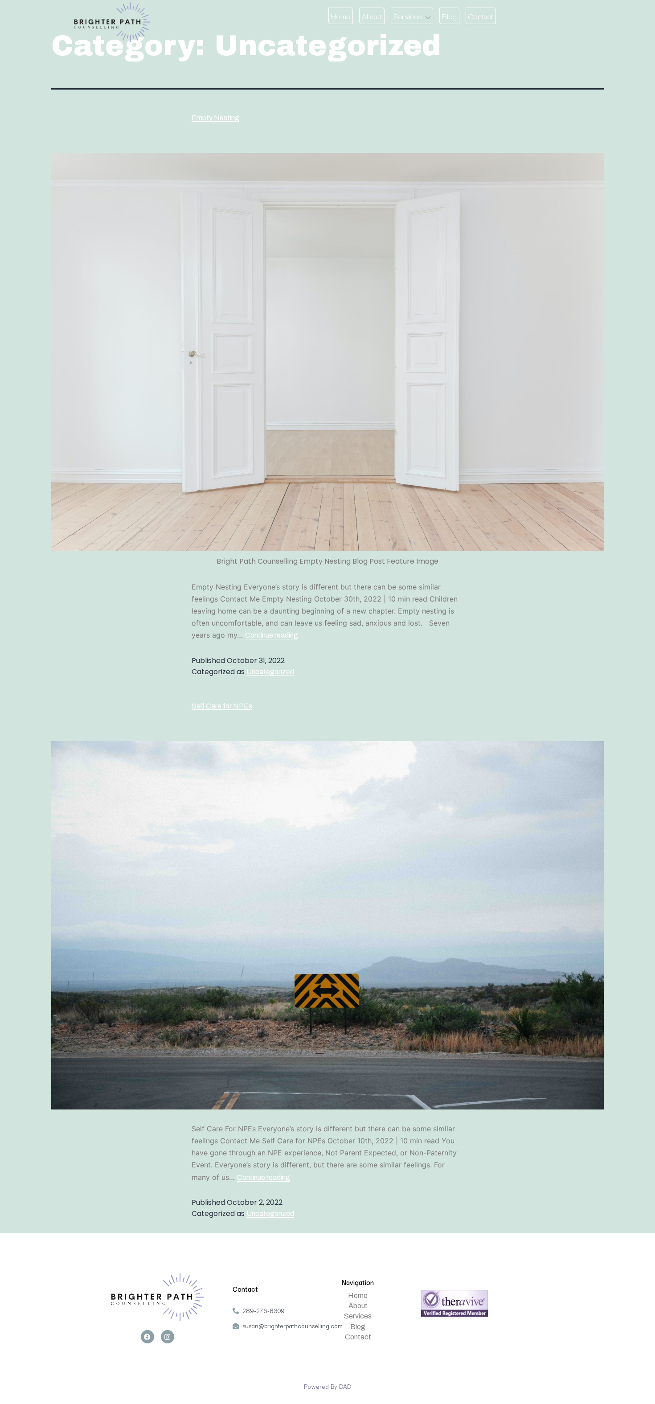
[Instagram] (167, 1336)
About (372, 16)
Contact (480, 16)
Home (340, 16)
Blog (449, 16)
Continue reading (271, 635)
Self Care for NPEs (222, 706)
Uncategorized (270, 671)
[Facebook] (147, 1336)
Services (407, 16)
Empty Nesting (215, 118)
